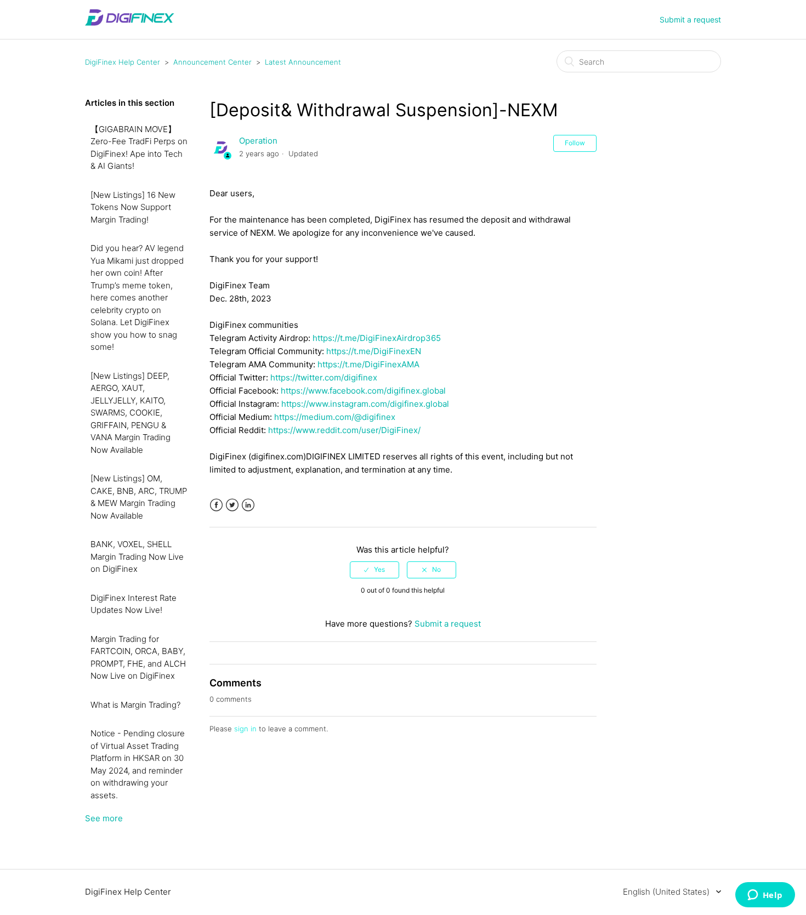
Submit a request (690, 19)
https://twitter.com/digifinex (323, 377)
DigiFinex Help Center (122, 62)
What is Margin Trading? (135, 705)
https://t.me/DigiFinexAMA (368, 364)
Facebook (216, 505)
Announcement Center (212, 62)
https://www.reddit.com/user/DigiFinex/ (344, 430)
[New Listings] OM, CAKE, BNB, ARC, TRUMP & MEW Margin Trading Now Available (138, 497)
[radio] (374, 569)
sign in (245, 728)
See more (104, 818)
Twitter (232, 505)
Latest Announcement (303, 62)
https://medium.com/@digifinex (334, 417)
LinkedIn (248, 505)
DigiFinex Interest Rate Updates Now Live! (133, 604)
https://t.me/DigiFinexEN (373, 351)
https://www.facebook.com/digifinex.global (363, 390)
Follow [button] (575, 143)
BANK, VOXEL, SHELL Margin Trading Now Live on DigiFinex (137, 556)
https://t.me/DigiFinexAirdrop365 (377, 338)
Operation (258, 140)
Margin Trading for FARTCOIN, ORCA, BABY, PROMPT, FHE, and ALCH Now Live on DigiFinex (138, 657)
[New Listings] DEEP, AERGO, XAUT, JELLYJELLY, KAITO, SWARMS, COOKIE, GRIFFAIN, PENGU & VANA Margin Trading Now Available (130, 413)
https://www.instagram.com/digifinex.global (365, 404)
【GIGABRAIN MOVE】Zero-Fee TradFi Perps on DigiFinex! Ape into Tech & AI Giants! (139, 148)
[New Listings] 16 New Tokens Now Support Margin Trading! (132, 207)
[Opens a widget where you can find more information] (765, 896)
